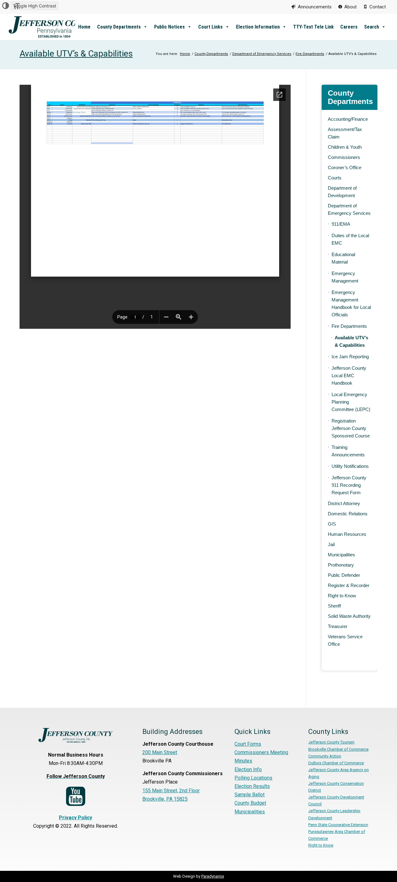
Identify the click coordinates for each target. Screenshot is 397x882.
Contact (377, 7)
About (350, 7)
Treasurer (337, 626)
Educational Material (343, 258)
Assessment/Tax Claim (345, 133)
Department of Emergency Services (349, 209)
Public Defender (344, 575)
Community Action (324, 756)
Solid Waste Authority (349, 616)
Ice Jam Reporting (350, 356)
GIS (332, 524)
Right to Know (342, 595)
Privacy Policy (75, 818)
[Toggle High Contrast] (5, 5)
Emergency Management (345, 277)
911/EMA (341, 224)
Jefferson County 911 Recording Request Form (349, 485)
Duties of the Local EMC (350, 239)
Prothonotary (341, 565)
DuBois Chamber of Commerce (336, 763)
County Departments (119, 27)
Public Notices (169, 27)
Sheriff (334, 605)
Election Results (252, 786)
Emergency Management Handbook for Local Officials (351, 303)
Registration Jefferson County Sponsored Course (351, 428)
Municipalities (341, 554)
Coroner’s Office (344, 167)
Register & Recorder (348, 585)
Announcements (315, 7)
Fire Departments (349, 326)
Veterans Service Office (345, 640)
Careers (349, 27)
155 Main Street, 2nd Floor (171, 791)
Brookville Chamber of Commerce (338, 749)
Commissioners (344, 157)
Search (371, 27)
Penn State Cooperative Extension (338, 824)
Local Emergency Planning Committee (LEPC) (351, 402)
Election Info (248, 769)
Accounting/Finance (348, 119)
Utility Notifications (350, 466)
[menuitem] (311, 7)
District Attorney (344, 503)
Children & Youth (345, 147)
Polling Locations (253, 778)
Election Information (258, 27)
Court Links (210, 27)
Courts (334, 177)
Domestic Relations (348, 513)
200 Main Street (159, 752)
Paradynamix (212, 876)
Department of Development (342, 191)
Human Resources (347, 534)
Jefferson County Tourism (331, 742)
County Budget (250, 803)
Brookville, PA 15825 (165, 799)
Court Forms (247, 744)
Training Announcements (348, 451)
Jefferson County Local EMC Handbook (349, 375)
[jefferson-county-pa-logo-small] (54, 27)
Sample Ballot (249, 795)
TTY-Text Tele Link (313, 27)
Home (84, 27)
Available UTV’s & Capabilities (76, 53)
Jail (331, 544)
